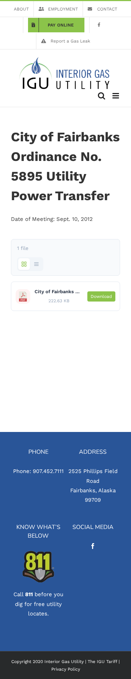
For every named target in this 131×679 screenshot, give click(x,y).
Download (101, 296)
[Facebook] (93, 546)
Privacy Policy (65, 669)
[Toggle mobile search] (101, 96)
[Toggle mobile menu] (116, 96)
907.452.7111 (48, 471)
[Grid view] (24, 264)
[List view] (36, 264)
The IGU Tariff (102, 661)
